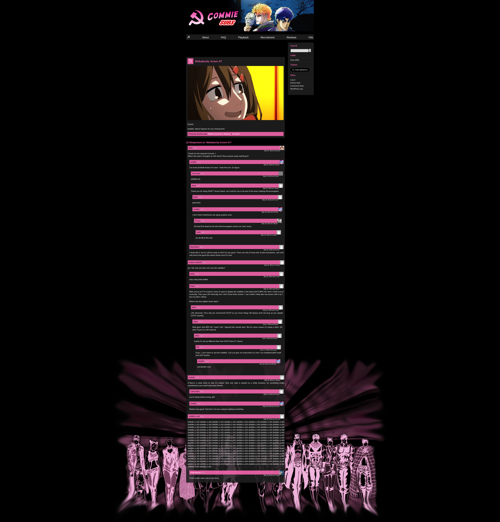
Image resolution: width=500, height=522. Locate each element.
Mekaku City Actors (215, 134)
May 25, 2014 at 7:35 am (272, 265)
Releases (227, 134)
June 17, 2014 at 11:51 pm (268, 350)
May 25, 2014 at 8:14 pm (271, 475)
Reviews (291, 37)
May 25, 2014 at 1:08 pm (269, 223)
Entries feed (295, 83)
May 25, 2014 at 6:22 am (271, 176)
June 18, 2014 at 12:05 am (267, 364)
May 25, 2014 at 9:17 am (270, 200)
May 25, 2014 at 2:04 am (272, 150)
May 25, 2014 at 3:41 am (271, 250)
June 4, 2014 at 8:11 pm (269, 338)
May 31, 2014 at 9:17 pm (271, 310)
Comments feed (297, 86)
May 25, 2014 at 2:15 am (271, 165)
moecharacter (195, 473)
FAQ (223, 37)
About (205, 37)
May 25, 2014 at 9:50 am (271, 394)
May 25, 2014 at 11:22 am (270, 212)
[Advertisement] (235, 48)
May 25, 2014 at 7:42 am (271, 188)
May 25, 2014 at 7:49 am (272, 380)
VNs (310, 37)
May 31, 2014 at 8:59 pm (271, 289)
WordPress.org (296, 89)
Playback (243, 37)
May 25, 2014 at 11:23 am (271, 406)
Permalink (236, 134)
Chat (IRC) (294, 60)
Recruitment (268, 37)
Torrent (190, 124)
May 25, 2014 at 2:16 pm (269, 235)
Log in (292, 80)
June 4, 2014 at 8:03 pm (270, 324)
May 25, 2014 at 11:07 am (272, 419)
